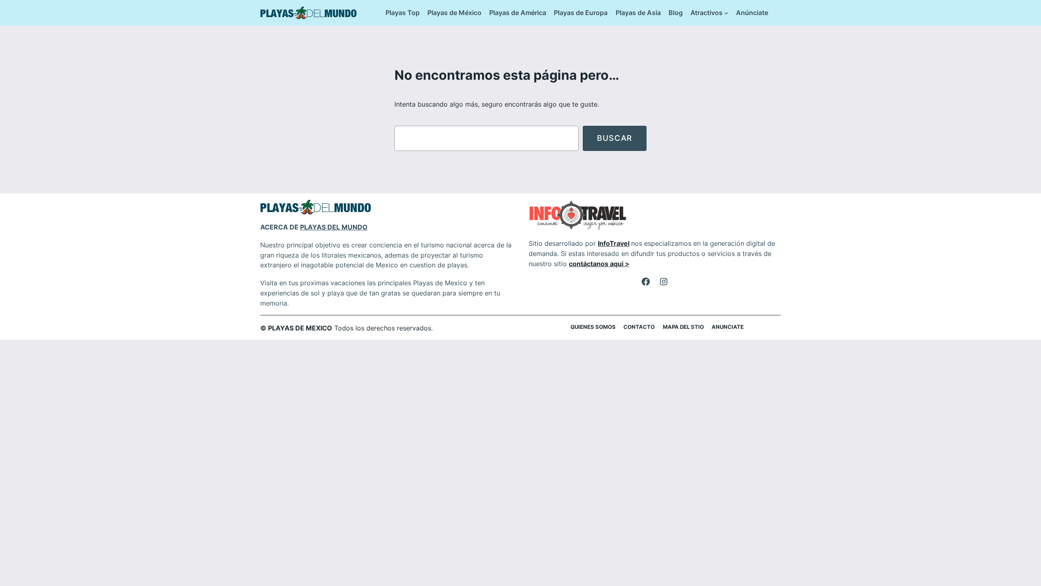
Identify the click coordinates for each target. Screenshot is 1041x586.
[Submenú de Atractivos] (726, 13)
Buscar (614, 138)
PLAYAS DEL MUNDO (334, 227)
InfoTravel (613, 243)
